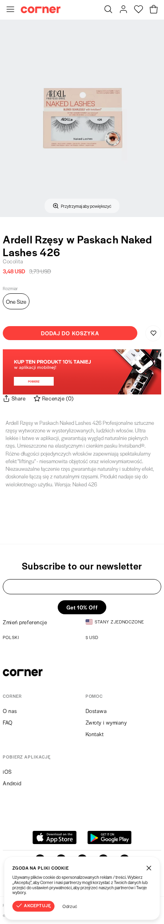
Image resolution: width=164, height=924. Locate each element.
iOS (7, 771)
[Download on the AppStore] (54, 837)
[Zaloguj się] (123, 10)
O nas (10, 711)
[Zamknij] (149, 867)
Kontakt (95, 734)
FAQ (8, 722)
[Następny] (155, 118)
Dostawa (96, 711)
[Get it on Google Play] (109, 837)
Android (12, 783)
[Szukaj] (108, 10)
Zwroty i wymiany (106, 722)
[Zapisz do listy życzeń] (153, 333)
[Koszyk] (153, 10)
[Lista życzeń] (138, 10)
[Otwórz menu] (10, 10)
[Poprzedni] (8, 118)
